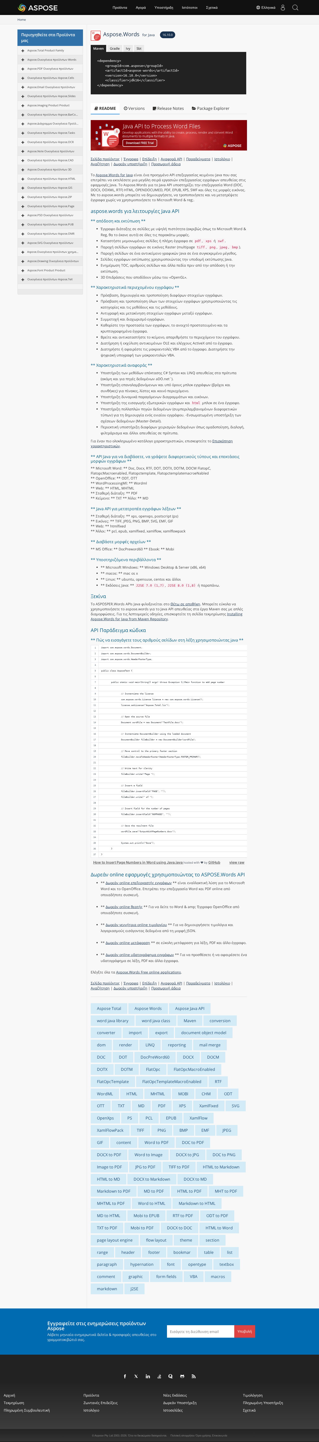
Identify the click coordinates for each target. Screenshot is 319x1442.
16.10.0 (167, 35)
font (171, 1264)
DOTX (102, 1069)
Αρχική (9, 1395)
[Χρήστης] (283, 7)
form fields (166, 1276)
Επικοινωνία (219, 1435)
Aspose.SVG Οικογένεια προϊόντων (50, 243)
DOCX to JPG (187, 1154)
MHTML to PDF (111, 1203)
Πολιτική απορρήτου (182, 1435)
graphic (136, 1276)
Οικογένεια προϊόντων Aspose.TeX (50, 279)
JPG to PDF (145, 1167)
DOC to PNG (224, 1154)
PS (129, 1118)
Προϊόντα (120, 7)
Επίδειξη (149, 159)
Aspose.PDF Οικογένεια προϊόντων (50, 68)
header (128, 1252)
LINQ (150, 1045)
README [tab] (107, 108)
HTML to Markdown (221, 1167)
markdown (107, 1288)
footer (154, 1252)
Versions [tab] (136, 108)
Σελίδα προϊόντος (105, 159)
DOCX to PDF (109, 1154)
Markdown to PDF (113, 1191)
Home (21, 19)
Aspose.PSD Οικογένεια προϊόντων (50, 215)
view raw (236, 862)
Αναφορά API (171, 159)
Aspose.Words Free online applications (148, 972)
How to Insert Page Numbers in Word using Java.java (138, 862)
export (161, 1032)
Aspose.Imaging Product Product (48, 105)
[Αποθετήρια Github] (182, 1376)
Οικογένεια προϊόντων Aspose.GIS (49, 187)
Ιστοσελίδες (173, 1410)
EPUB (171, 1118)
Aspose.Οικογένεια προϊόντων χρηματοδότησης (53, 252)
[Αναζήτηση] (295, 7)
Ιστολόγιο (222, 159)
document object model (203, 1032)
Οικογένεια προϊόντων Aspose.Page (50, 206)
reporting (177, 1045)
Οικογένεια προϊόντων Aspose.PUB (50, 224)
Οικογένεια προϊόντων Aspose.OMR (51, 233)
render (125, 1045)
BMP (183, 1130)
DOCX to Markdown (152, 1179)
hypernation (142, 1264)
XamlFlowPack (110, 1130)
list (230, 1252)
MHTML (158, 1094)
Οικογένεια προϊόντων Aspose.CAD (50, 160)
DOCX (188, 1057)
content (123, 1142)
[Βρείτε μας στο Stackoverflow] (159, 1376)
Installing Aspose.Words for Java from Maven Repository (166, 616)
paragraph (107, 1264)
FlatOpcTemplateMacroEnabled (171, 1081)
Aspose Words (148, 1008)
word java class (156, 1020)
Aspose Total (109, 1008)
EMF (205, 1130)
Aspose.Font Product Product (46, 270)
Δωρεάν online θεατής (124, 906)
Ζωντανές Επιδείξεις (100, 1402)
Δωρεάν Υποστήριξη (180, 1402)
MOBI (183, 1094)
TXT (121, 1106)
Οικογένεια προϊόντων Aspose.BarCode (53, 114)
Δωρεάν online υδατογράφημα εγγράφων (140, 954)
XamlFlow (198, 1118)
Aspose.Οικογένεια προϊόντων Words (51, 59)
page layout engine (115, 1240)
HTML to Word (219, 1228)
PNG (162, 1130)
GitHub (214, 862)
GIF (100, 1142)
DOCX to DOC (179, 1228)
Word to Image (148, 1154)
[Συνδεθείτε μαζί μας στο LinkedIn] (148, 1376)
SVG (235, 1106)
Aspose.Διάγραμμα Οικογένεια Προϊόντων (53, 123)
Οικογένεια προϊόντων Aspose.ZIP (49, 197)
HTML (131, 1094)
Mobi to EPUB (146, 1215)
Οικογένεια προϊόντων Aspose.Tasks (51, 133)
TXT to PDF (107, 1228)
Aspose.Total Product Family (45, 50)
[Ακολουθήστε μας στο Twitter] (136, 1376)
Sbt (139, 48)
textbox (227, 1264)
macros (218, 1276)
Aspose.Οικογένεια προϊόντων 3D (49, 169)
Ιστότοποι (189, 7)
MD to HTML (108, 1215)
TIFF (140, 1130)
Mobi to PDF (142, 1228)
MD (141, 1106)
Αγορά (141, 7)
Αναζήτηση (100, 163)
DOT (123, 1057)
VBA (193, 1276)
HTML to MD (108, 1179)
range (102, 1252)
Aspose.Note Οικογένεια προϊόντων (50, 151)
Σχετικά (212, 7)
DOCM (213, 1057)
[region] (169, 751)
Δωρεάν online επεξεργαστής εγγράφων (139, 882)
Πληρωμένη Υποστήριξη (263, 1402)
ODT (228, 1094)
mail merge (210, 1045)
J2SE (134, 1288)
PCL (149, 1118)
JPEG (227, 1130)
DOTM (127, 1069)
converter (106, 1032)
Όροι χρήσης (203, 1435)
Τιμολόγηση (253, 1395)
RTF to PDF (183, 1215)
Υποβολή (245, 1331)
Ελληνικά (267, 7)
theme (186, 1240)
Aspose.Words (129, 34)
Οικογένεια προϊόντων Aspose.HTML (51, 178)
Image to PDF (109, 1167)
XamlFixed (208, 1106)
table (209, 1252)
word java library (112, 1020)
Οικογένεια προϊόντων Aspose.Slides (51, 96)
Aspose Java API (189, 1008)
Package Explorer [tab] (213, 108)
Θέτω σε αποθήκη (185, 604)
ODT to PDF (217, 1215)
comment (106, 1276)
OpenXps (105, 1118)
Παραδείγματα (198, 159)
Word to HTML (151, 1203)
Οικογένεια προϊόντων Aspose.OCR (50, 142)
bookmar (182, 1252)
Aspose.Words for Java (114, 174)
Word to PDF (156, 1142)
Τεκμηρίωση (14, 1402)
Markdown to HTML (197, 1203)
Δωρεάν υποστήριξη (130, 163)
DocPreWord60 (155, 1057)
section (212, 1240)
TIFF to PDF (179, 1167)
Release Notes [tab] (170, 108)
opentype (197, 1264)
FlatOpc (153, 1069)
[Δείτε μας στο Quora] (171, 1376)
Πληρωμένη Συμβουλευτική (27, 1410)
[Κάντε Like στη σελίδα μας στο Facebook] (125, 1376)
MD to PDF (154, 1191)
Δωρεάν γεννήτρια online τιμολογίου (136, 924)
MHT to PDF (226, 1191)
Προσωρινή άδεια (166, 163)
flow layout (156, 1240)
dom (101, 1045)
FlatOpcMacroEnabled (194, 1069)
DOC (101, 1057)
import (135, 1032)
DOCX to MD (195, 1179)
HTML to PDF (189, 1191)
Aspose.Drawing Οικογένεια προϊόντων (53, 261)
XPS (182, 1106)
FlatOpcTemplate (113, 1081)
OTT (100, 1106)
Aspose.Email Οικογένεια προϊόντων (51, 87)
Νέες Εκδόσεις (175, 1395)
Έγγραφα (131, 159)
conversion (220, 1020)
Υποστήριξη (164, 7)
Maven (98, 48)
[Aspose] (38, 7)
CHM (206, 1094)
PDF (161, 1106)
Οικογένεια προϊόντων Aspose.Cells (50, 78)
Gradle (115, 48)
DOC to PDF (193, 1142)
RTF (218, 1081)
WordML (105, 1094)
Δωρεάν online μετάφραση (128, 942)
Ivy (128, 48)
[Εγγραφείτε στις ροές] (194, 1376)
